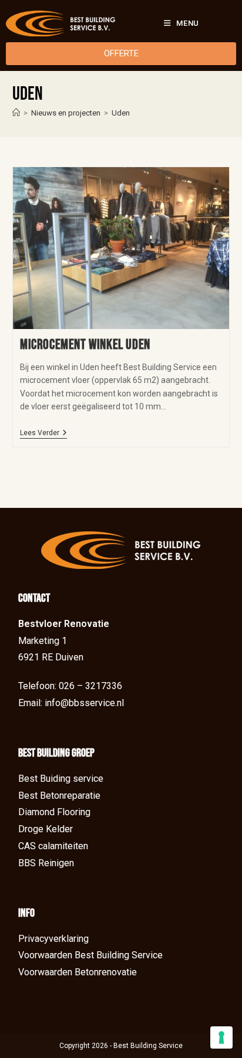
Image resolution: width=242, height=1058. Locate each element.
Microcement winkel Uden (85, 344)
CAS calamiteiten (53, 846)
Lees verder (43, 433)
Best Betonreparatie (59, 795)
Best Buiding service (60, 778)
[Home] (16, 112)
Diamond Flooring (54, 812)
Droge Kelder (45, 829)
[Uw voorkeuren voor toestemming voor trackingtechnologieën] (221, 1037)
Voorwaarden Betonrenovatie (77, 972)
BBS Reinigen (46, 863)
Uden (121, 112)
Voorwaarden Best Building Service (90, 955)
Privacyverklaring (53, 938)
